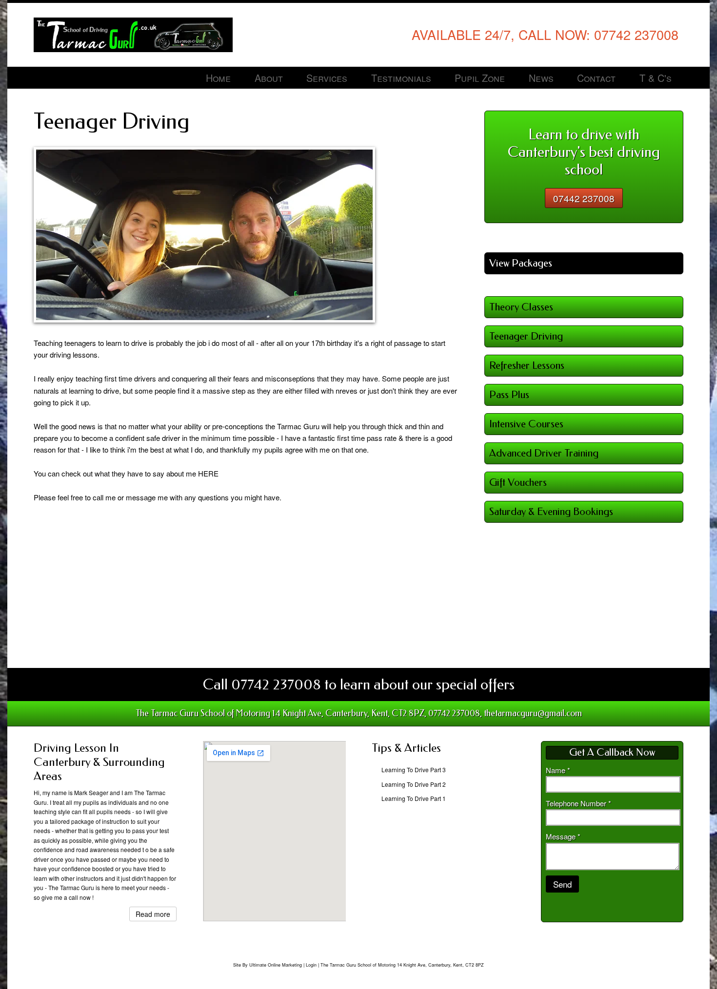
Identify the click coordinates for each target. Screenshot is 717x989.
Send (562, 884)
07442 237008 (584, 198)
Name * (558, 770)
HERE (208, 473)
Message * (563, 836)
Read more (153, 914)
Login (311, 965)
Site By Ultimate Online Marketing (267, 965)
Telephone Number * (578, 803)
